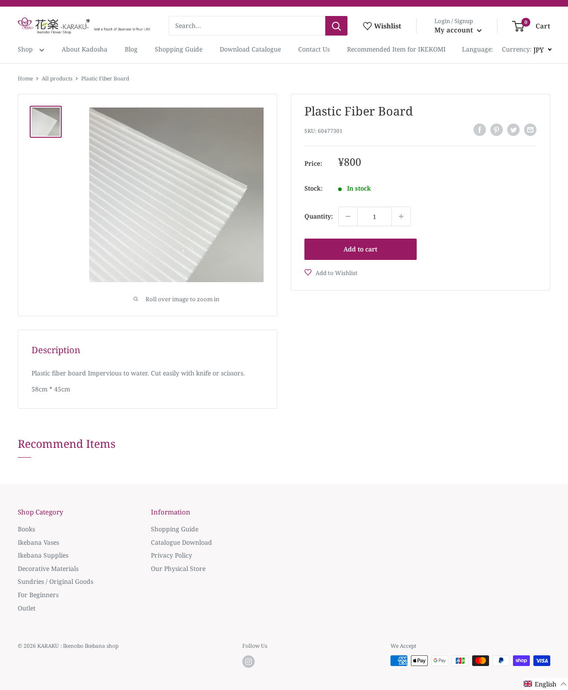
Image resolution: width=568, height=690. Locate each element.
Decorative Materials (48, 568)
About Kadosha (84, 49)
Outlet (27, 608)
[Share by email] (530, 130)
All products (57, 78)
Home (25, 78)
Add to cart (360, 249)
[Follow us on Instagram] (248, 661)
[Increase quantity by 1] (401, 216)
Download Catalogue (250, 49)
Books (26, 529)
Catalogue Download (181, 542)
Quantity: (318, 216)
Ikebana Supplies (43, 555)
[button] (545, 684)
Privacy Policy (171, 555)
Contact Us (314, 49)
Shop (26, 49)
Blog (131, 49)
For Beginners (38, 594)
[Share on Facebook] (479, 130)
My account (454, 29)
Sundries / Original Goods (55, 581)
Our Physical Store (178, 568)
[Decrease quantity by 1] (348, 216)
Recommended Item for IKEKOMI (396, 49)
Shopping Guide (178, 49)
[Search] (336, 26)
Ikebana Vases (38, 542)
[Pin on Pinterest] (496, 130)
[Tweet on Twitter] (513, 130)
